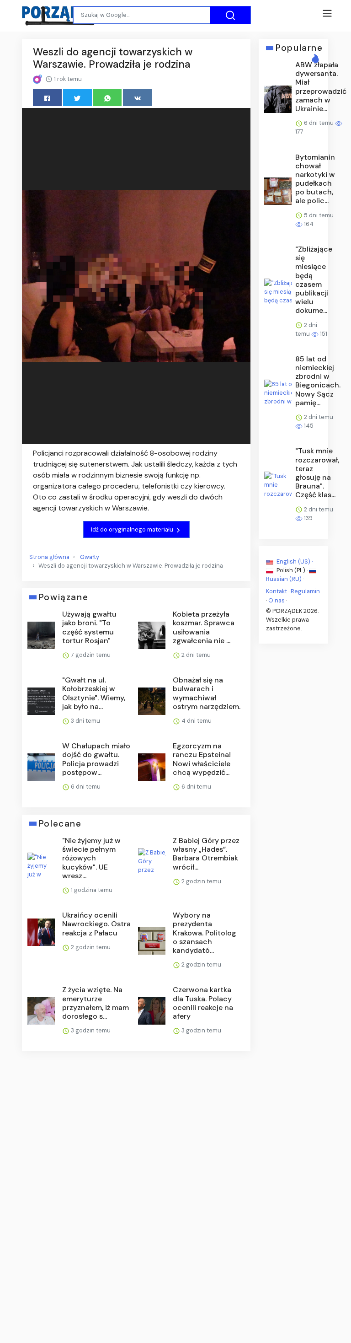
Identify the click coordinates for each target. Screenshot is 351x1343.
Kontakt (276, 591)
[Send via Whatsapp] (107, 97)
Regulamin (305, 591)
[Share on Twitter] (77, 97)
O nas (276, 600)
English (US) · (294, 561)
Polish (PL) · (292, 570)
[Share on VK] (137, 97)
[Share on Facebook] (47, 97)
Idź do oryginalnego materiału (133, 529)
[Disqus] (136, 1180)
